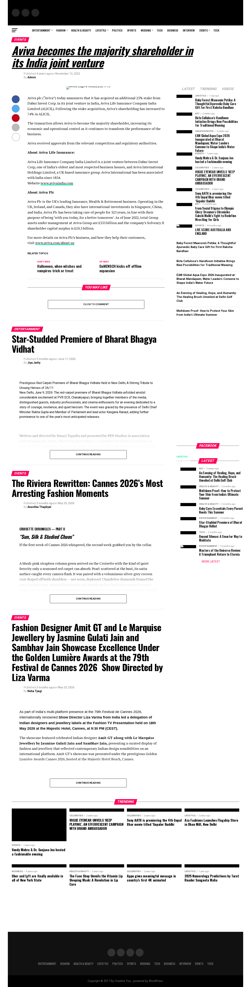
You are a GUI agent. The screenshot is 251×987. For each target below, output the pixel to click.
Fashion (60, 30)
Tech (160, 30)
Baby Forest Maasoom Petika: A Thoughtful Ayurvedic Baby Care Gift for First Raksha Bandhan (206, 247)
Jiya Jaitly (33, 362)
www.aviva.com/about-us (54, 243)
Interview (189, 30)
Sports (131, 30)
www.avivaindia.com (57, 183)
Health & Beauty (81, 30)
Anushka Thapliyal (39, 506)
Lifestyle (100, 30)
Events (203, 30)
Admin (31, 77)
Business (172, 30)
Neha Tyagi (34, 691)
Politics (117, 30)
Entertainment (41, 30)
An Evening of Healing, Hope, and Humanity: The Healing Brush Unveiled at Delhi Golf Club (206, 297)
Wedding (146, 30)
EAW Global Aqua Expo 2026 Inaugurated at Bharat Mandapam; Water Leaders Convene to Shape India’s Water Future (207, 279)
